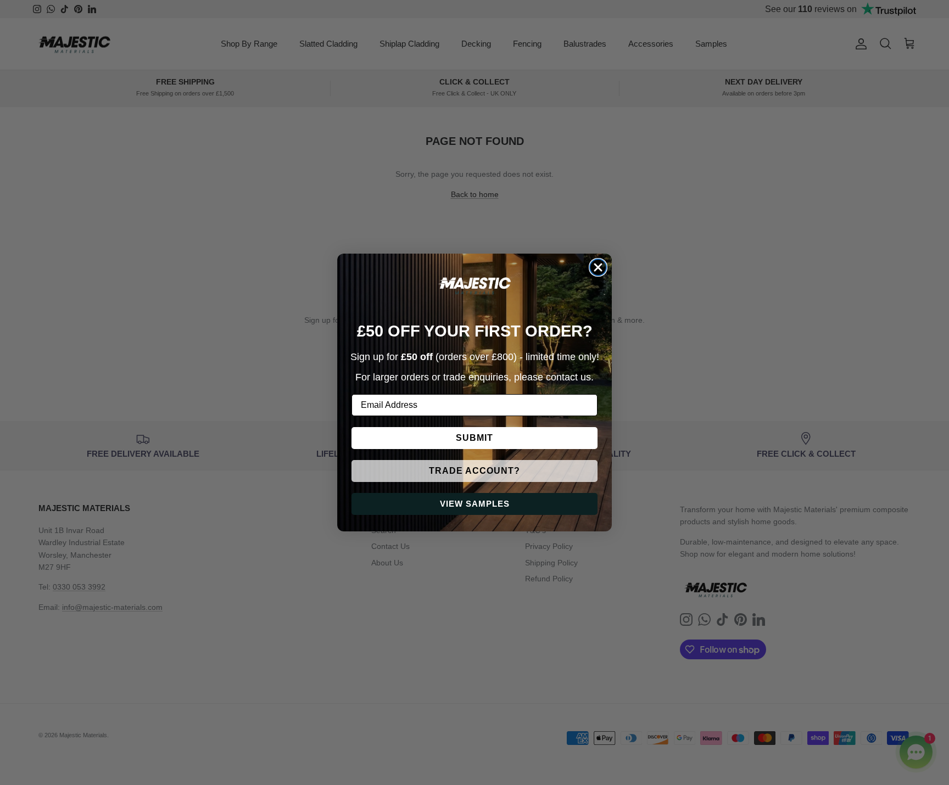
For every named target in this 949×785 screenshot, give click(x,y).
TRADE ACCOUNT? (474, 470)
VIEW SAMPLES (475, 503)
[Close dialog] (598, 267)
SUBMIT (474, 437)
